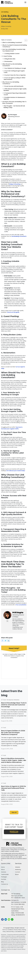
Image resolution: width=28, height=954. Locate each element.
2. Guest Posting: (7, 56)
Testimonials (5, 874)
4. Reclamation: (8, 61)
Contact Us (4, 884)
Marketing (18, 869)
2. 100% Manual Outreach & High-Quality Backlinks (15, 89)
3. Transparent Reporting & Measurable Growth (15, 94)
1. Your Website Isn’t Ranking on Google (15, 68)
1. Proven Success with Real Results (13, 86)
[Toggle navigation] (25, 2)
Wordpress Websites (13, 700)
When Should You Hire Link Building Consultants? (12, 64)
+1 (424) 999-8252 (18, 904)
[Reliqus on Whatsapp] (12, 919)
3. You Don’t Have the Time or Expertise (15, 75)
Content (17, 872)
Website (17, 867)
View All (14, 812)
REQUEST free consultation (14, 831)
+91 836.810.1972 (20, 915)
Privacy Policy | (18, 929)
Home (3, 867)
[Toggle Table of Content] (25, 40)
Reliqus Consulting (6, 26)
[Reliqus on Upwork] (9, 919)
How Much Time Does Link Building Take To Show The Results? (14, 102)
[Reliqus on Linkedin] (5, 919)
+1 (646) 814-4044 (19, 898)
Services (3, 872)
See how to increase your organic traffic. (11, 428)
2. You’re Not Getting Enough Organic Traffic (14, 71)
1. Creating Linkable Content (11, 53)
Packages (4, 877)
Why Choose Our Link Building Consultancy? (10, 82)
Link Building (4, 12)
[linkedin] (9, 119)
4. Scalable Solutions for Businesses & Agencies (14, 98)
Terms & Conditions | (8, 929)
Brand (17, 874)
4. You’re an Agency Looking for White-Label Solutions (15, 78)
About (3, 869)
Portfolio (3, 879)
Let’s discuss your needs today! (15, 470)
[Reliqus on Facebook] (2, 919)
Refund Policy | (11, 931)
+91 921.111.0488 (19, 913)
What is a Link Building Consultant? (12, 42)
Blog (2, 882)
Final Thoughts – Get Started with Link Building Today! (14, 106)
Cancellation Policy (20, 931)
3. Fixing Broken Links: (9, 59)
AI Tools (3, 700)
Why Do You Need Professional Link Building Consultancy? (14, 46)
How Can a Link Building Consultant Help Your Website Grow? (13, 50)
